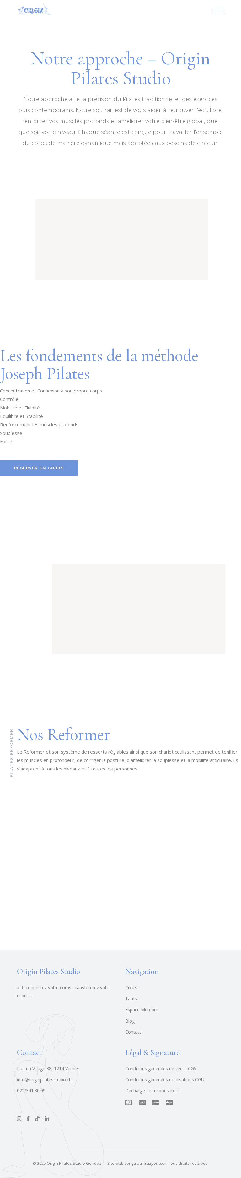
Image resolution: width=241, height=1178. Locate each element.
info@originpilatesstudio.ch (44, 1080)
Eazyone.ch (155, 1163)
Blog (130, 1021)
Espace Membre (141, 1010)
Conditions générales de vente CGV (160, 1069)
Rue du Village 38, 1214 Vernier (48, 1069)
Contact (133, 1032)
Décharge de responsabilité (153, 1091)
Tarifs (131, 999)
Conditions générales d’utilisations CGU (164, 1080)
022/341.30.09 (31, 1091)
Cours (131, 988)
